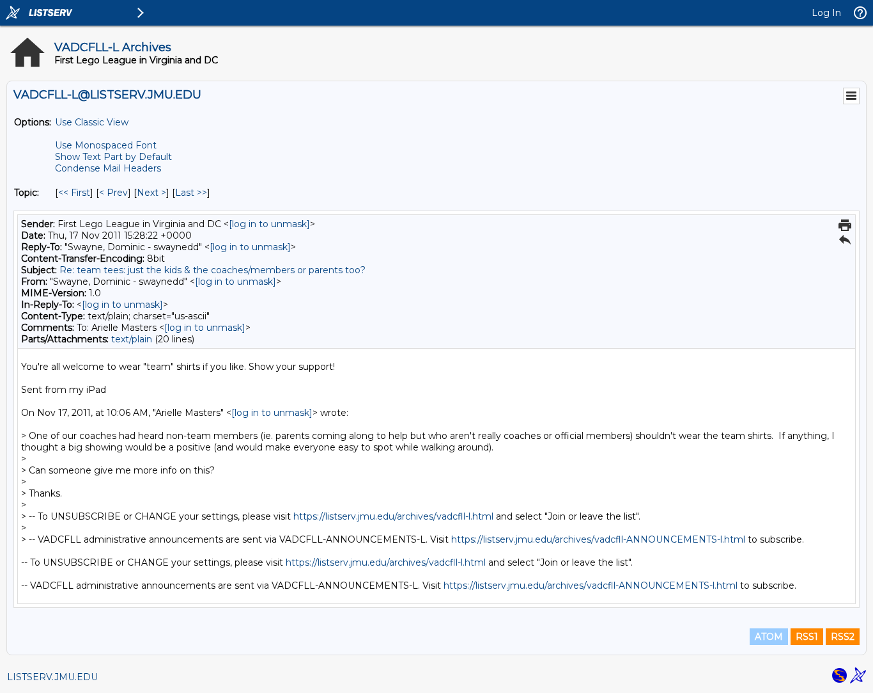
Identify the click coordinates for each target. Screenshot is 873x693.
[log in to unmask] (269, 224)
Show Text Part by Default (113, 157)
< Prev (113, 192)
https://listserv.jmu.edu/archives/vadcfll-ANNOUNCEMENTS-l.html (598, 539)
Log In (826, 13)
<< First (74, 192)
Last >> (191, 192)
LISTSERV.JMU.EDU (52, 677)
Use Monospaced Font (106, 145)
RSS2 (842, 636)
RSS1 (807, 636)
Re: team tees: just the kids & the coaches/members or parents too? (212, 270)
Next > (151, 192)
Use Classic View (91, 122)
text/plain (131, 339)
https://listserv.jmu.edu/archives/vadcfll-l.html (393, 516)
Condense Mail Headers (108, 168)
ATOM (769, 636)
